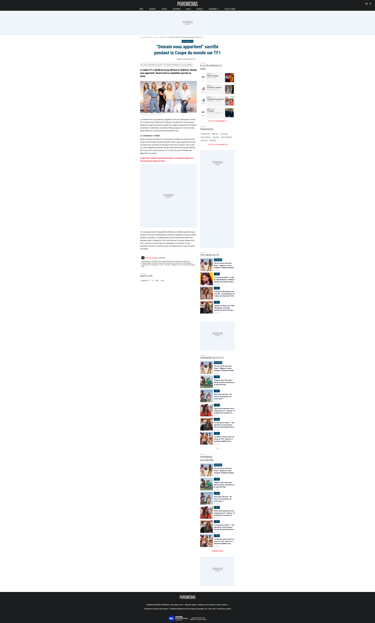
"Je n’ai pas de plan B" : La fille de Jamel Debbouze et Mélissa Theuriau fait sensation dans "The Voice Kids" (224, 280)
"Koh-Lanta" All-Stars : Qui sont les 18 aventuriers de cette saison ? (223, 396)
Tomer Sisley (224, 134)
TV (152, 280)
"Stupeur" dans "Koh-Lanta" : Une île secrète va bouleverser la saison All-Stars (224, 382)
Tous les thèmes (229, 9)
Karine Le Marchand (226, 137)
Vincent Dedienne (206, 137)
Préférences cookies (224, 609)
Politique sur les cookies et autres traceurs (212, 605)
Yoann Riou (216, 137)
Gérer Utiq (212, 609)
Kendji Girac (213, 140)
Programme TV (213, 9)
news (141, 9)
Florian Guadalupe (153, 258)
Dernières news (149, 37)
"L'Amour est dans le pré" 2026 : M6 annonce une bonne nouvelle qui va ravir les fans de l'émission (224, 309)
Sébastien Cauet (205, 134)
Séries (157, 280)
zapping (164, 9)
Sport (162, 280)
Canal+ (203, 115)
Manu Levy (215, 134)
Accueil (142, 37)
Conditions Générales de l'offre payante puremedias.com (188, 609)
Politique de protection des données (156, 609)
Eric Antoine (204, 140)
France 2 (203, 91)
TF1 (203, 80)
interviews (176, 9)
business (200, 9)
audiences (152, 9)
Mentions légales (191, 605)
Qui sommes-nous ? (177, 605)
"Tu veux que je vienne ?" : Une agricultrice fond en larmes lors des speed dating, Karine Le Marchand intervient (224, 426)
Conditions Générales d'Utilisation (157, 605)
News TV (156, 37)
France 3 (203, 103)
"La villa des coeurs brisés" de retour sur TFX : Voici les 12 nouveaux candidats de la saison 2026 (224, 440)
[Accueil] (187, 4)
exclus (188, 9)
